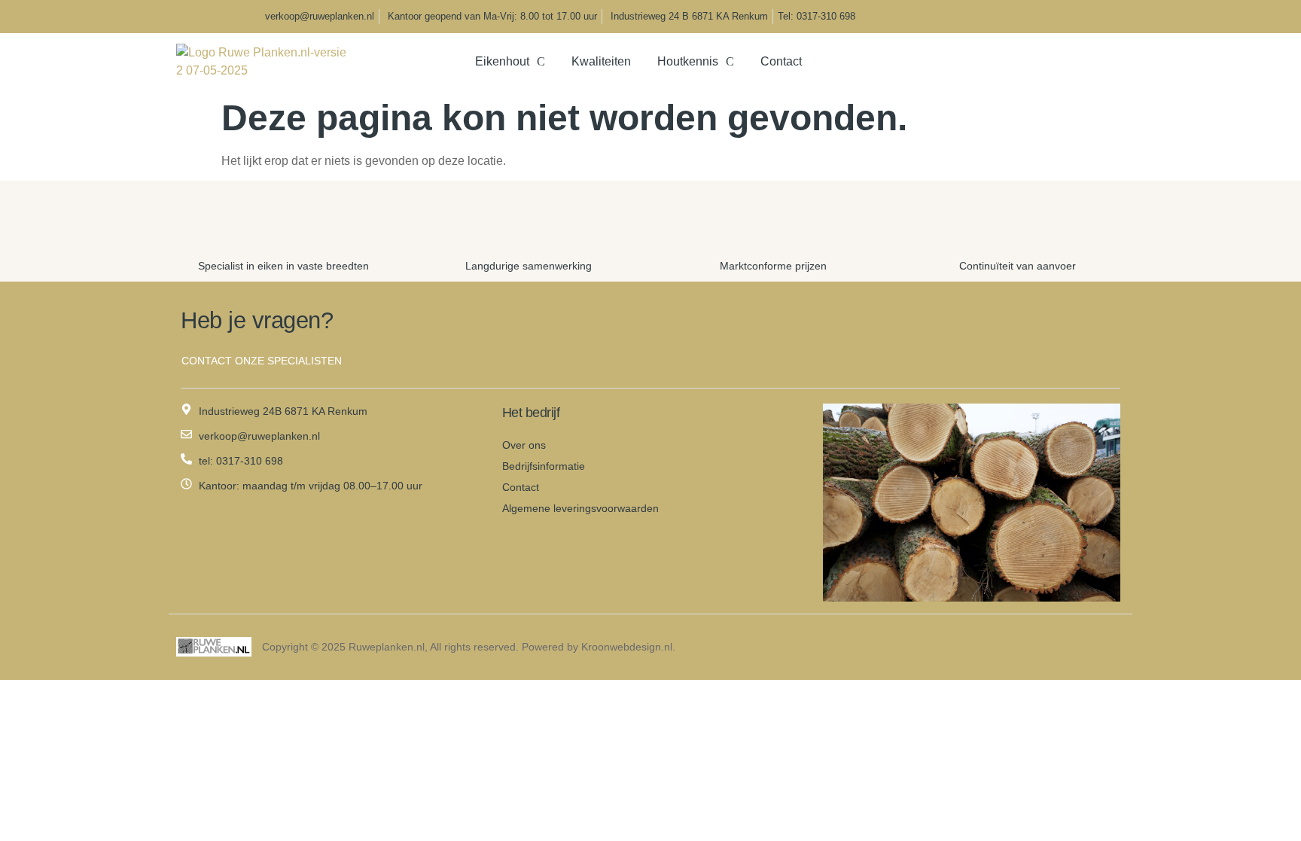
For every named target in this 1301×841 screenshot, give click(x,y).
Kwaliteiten (601, 61)
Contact (781, 61)
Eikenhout (502, 61)
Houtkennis (687, 61)
